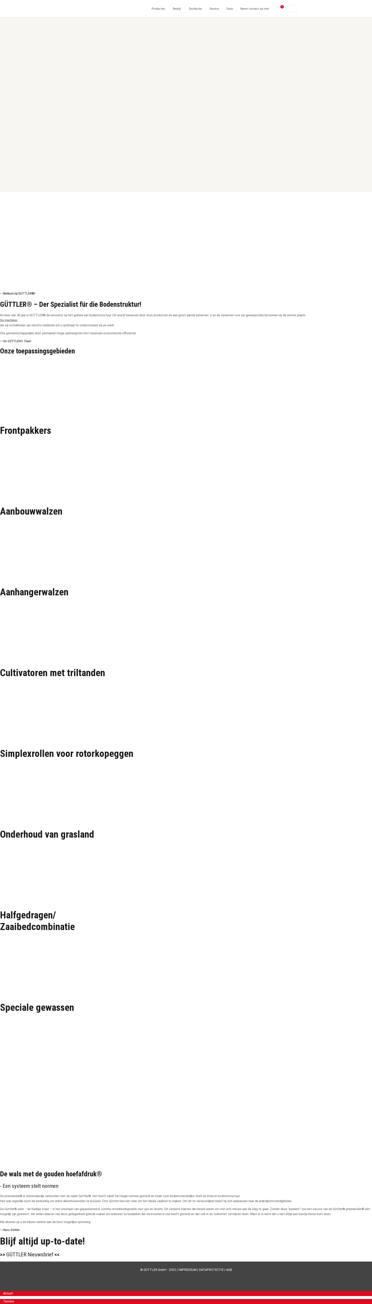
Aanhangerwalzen (34, 592)
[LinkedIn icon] (186, 1277)
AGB (229, 1270)
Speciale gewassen (37, 1007)
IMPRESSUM (187, 1270)
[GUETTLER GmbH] (95, 8)
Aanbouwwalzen (31, 511)
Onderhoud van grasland (47, 834)
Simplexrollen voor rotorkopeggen (66, 753)
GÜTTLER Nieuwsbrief (29, 1254)
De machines (8, 320)
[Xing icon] (194, 1277)
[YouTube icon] (182, 1277)
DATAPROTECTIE (211, 1270)
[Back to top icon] (353, 1296)
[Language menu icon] (291, 8)
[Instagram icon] (190, 1277)
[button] (6, 1293)
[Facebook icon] (178, 1277)
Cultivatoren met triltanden (52, 672)
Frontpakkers (25, 430)
